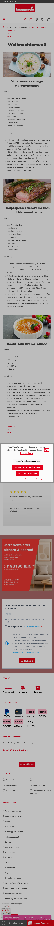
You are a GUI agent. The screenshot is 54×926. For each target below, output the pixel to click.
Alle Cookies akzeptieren (27, 473)
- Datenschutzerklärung (32, 479)
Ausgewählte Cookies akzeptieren (27, 467)
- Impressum (17, 479)
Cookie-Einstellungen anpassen (27, 461)
